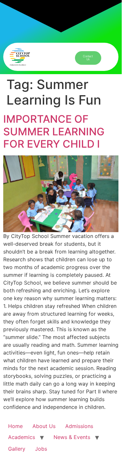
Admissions (79, 426)
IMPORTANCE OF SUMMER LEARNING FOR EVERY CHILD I (53, 131)
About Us (43, 426)
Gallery (16, 448)
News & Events (72, 437)
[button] (55, 58)
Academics (21, 437)
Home (15, 426)
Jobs (41, 448)
